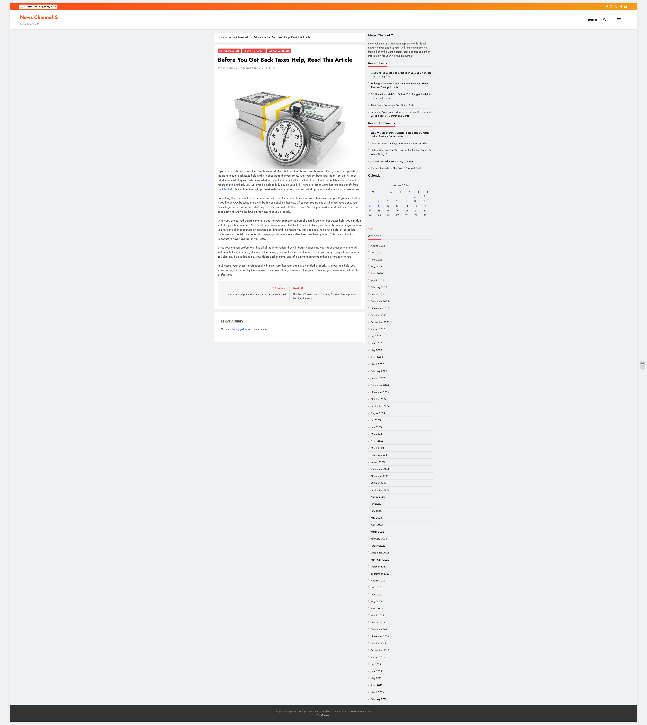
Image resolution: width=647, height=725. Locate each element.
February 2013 (379, 699)
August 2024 (378, 413)
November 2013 (380, 636)
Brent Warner (378, 133)
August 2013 (378, 657)
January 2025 (378, 378)
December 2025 (380, 301)
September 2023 (380, 490)
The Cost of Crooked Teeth (407, 168)
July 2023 (376, 504)
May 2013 (376, 678)
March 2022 (377, 615)
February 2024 (379, 455)
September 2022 (380, 574)
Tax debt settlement (279, 50)
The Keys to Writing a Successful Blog (407, 143)
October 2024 (379, 399)
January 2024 (378, 462)
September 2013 (380, 650)
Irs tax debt (353, 207)
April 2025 (377, 357)
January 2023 (378, 546)
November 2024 (380, 392)
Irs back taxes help (229, 50)
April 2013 (376, 685)
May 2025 (376, 350)
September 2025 (380, 322)
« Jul (370, 228)
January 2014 (378, 622)
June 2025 (376, 343)
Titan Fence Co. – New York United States (393, 105)
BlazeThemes (323, 715)
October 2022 (379, 566)
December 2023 (380, 469)
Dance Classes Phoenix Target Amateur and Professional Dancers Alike (400, 134)
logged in (241, 329)
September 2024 (380, 406)
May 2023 (376, 518)
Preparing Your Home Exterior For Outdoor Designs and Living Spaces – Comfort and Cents (401, 114)
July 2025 (376, 336)
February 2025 (379, 371)
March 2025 (377, 364)
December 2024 (380, 385)
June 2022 (376, 594)
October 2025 (378, 315)
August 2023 (378, 497)
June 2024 (376, 427)
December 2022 (380, 552)
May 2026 (376, 266)
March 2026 (377, 280)
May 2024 (376, 434)
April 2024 (377, 441)
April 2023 (377, 525)
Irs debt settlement (253, 50)
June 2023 (376, 511)
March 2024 (377, 448)
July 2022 (376, 587)
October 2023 (378, 483)
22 (415, 210)
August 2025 (378, 329)
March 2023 (377, 532)
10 (370, 206)
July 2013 (376, 664)
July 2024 (376, 420)
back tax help (225, 189)
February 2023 (379, 539)
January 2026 (378, 294)
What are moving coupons (399, 161)
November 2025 (380, 308)
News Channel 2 (39, 17)
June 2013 (376, 671)
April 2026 (377, 273)
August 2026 (378, 246)
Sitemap (592, 20)
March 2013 (377, 692)
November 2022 (380, 560)
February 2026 (379, 287)
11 (379, 206)
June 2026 (376, 259)
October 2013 (378, 643)
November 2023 (380, 476)
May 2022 (376, 601)
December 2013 (379, 629)
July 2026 (376, 252)
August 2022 (378, 580)
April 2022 (377, 608)
